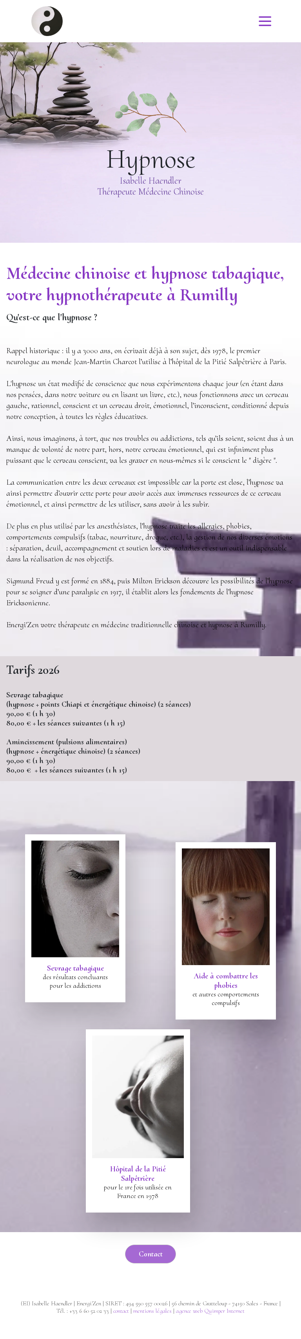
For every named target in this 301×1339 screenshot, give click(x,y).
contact (121, 1311)
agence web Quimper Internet (210, 1311)
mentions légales (152, 1311)
